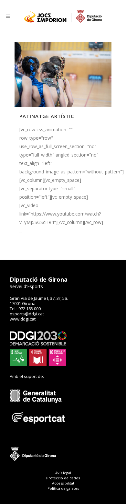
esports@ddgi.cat (27, 314)
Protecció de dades (63, 477)
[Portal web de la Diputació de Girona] (63, 459)
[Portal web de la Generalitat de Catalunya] (39, 408)
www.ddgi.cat (23, 319)
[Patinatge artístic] (63, 74)
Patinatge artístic (46, 116)
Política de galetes (63, 488)
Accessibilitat (63, 483)
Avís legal (63, 472)
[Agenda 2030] (38, 365)
